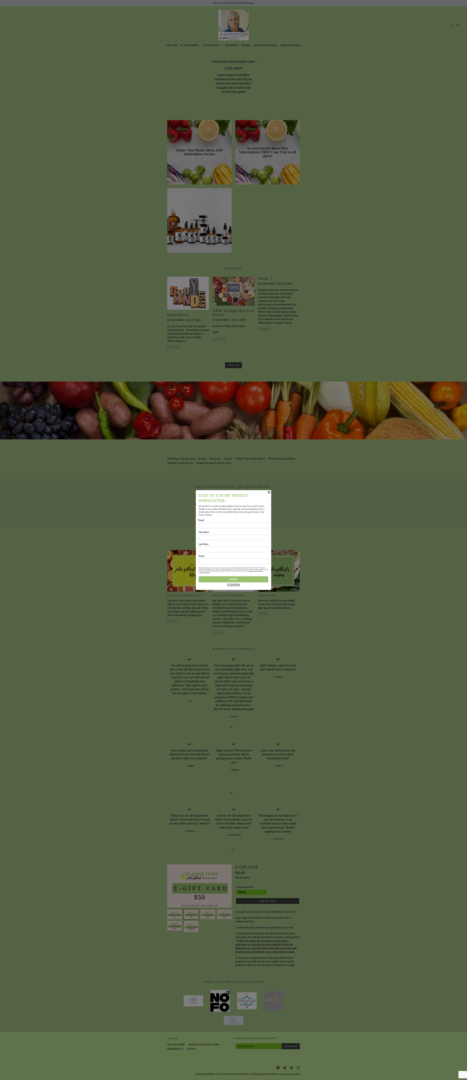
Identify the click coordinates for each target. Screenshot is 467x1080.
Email (201, 520)
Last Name (204, 544)
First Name (204, 532)
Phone (202, 556)
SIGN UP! (233, 579)
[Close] (269, 492)
